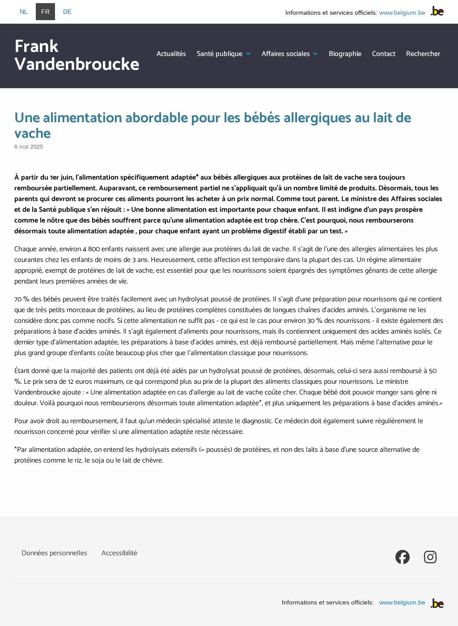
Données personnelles (54, 553)
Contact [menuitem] (383, 54)
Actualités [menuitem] (171, 54)
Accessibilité (119, 553)
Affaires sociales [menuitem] (286, 54)
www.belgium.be (402, 12)
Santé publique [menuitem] (219, 54)
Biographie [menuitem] (345, 54)
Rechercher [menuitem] (423, 54)
